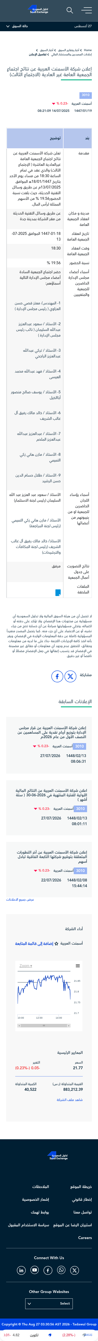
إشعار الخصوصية (35, 1200)
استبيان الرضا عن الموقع (72, 1225)
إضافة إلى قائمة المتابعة (34, 944)
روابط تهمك (40, 1212)
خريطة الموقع (81, 1187)
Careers (85, 1238)
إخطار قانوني (82, 1200)
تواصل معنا (83, 1212)
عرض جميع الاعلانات (20, 899)
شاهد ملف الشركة (70, 1100)
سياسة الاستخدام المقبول (28, 1225)
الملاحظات (40, 1187)
